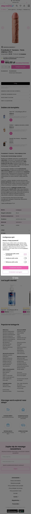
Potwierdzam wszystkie (15, 267)
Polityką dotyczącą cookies (13, 244)
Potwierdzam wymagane (15, 272)
